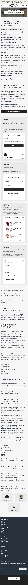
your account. (10, 131)
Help (2, 521)
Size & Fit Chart (4, 543)
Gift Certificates (4, 550)
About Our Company (4, 548)
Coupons (2, 528)
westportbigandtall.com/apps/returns (10, 123)
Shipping (2, 525)
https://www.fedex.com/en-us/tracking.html (15, 387)
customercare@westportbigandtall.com (9, 106)
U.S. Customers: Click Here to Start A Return (14, 12)
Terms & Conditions (4, 541)
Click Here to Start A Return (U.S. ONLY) (13, 111)
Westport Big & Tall (15, 582)
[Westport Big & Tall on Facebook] (4, 556)
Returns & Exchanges (4, 527)
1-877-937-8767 (21, 106)
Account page (4, 475)
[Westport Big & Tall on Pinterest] (7, 556)
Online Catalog (3, 524)
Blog (2, 553)
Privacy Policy (3, 530)
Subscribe (22, 568)
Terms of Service (4, 532)
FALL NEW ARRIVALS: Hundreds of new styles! (14, 2)
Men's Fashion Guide (4, 538)
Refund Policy (3, 531)
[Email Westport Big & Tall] (2, 556)
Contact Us (3, 522)
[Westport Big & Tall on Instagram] (5, 556)
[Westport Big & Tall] (14, 5)
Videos (2, 551)
